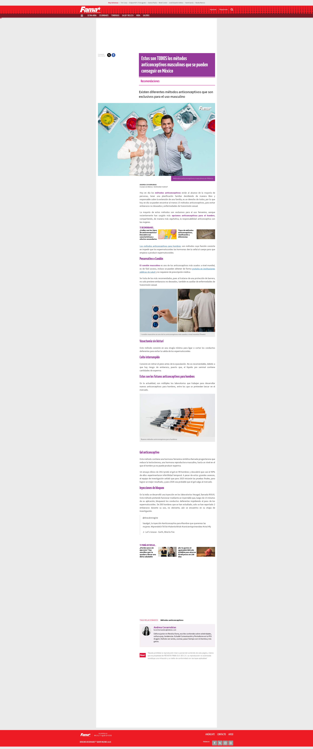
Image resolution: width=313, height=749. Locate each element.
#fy (209, 526)
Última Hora (92, 16)
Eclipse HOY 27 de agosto (137, 3)
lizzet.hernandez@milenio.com (165, 630)
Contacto (221, 734)
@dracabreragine (150, 517)
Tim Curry (124, 3)
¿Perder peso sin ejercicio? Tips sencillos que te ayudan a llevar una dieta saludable (148, 552)
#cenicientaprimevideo (192, 526)
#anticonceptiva (169, 523)
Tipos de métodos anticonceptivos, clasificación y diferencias (185, 233)
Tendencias (115, 16)
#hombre (185, 523)
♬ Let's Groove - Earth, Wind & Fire (158, 532)
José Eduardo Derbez (176, 3)
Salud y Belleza (128, 16)
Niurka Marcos (200, 3)
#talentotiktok (174, 526)
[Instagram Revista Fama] (225, 743)
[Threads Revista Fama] (230, 743)
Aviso (230, 734)
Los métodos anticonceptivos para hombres (160, 246)
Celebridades (103, 16)
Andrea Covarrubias (148, 185)
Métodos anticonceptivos (172, 620)
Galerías (146, 16)
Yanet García (189, 3)
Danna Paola (152, 3)
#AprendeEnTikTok (159, 526)
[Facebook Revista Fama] (214, 743)
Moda (138, 16)
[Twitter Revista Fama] (220, 743)
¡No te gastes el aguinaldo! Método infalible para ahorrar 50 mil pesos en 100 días (187, 552)
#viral (205, 526)
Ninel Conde (163, 3)
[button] (109, 55)
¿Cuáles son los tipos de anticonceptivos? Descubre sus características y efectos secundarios (148, 234)
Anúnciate (210, 734)
